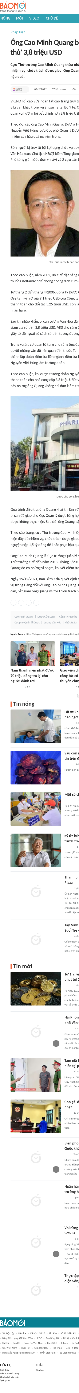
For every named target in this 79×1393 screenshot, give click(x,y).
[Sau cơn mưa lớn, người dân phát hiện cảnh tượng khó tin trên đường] (36, 767)
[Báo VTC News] (69, 847)
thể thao (57, 1348)
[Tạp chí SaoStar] (68, 764)
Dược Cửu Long (46, 616)
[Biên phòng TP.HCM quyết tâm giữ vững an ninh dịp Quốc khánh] (36, 1157)
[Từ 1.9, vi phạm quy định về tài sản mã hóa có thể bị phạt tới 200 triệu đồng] (36, 988)
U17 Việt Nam (9, 1348)
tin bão (53, 1333)
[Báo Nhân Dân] (68, 888)
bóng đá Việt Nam (33, 1343)
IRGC (39, 1338)
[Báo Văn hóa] (68, 936)
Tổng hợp (40, 1370)
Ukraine (22, 1333)
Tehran (64, 1343)
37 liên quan (59, 89)
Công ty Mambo (68, 616)
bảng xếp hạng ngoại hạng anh (18, 1353)
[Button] (25, 89)
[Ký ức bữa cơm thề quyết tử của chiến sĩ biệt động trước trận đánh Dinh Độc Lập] (36, 850)
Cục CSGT (52, 1343)
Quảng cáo (5, 1380)
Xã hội (5, 1343)
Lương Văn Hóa (52, 622)
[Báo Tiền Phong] (68, 1029)
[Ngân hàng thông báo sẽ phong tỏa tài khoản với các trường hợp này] (36, 1201)
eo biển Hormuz (68, 1353)
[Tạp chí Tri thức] (17, 89)
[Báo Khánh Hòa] (69, 1287)
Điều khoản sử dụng (9, 1373)
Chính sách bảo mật (9, 1377)
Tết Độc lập (8, 1333)
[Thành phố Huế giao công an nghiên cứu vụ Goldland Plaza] (36, 892)
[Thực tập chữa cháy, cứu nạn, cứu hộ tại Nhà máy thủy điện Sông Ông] (36, 1290)
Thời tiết (25, 1348)
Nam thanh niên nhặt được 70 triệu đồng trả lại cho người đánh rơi (32, 676)
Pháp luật (18, 32)
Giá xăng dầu (41, 1348)
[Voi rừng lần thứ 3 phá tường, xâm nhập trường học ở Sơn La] (36, 1242)
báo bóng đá (52, 1338)
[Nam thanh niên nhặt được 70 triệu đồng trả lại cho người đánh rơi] (33, 653)
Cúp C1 (16, 1343)
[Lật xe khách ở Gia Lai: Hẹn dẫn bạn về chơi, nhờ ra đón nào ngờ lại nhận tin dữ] (36, 726)
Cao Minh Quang (24, 616)
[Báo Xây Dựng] (69, 723)
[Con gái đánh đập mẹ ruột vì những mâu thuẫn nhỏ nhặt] (36, 1116)
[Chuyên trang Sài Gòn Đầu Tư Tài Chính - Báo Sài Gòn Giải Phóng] (70, 800)
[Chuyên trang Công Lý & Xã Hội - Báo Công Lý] (67, 1154)
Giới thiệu (4, 1370)
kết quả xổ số (37, 1333)
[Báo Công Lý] (67, 1072)
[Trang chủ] (13, 7)
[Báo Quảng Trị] (17, 687)
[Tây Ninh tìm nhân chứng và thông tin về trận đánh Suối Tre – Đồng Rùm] (36, 939)
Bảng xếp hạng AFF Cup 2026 (17, 1338)
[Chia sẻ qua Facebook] (13, 603)
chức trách (71, 622)
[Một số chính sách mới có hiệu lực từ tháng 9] (36, 809)
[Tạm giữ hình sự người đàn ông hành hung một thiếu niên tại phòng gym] (36, 1075)
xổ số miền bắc (69, 1333)
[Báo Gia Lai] (67, 687)
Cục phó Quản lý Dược (27, 622)
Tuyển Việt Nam (47, 1353)
